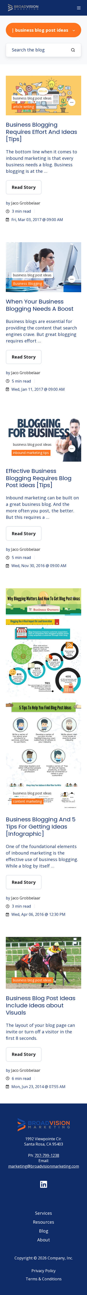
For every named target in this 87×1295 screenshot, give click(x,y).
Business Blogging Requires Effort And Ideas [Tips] (41, 132)
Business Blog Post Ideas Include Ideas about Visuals (40, 1005)
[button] (78, 8)
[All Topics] (71, 102)
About (43, 1240)
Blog (43, 1231)
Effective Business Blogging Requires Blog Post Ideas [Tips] (39, 478)
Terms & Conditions (44, 1279)
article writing (23, 106)
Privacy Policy (43, 1270)
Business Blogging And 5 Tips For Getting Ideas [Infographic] (41, 826)
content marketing (27, 801)
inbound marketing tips (31, 452)
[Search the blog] (73, 50)
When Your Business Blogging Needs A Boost (39, 305)
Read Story (24, 187)
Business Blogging (27, 283)
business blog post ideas (32, 98)
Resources (43, 1222)
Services (43, 1213)
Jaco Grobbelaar (25, 203)
